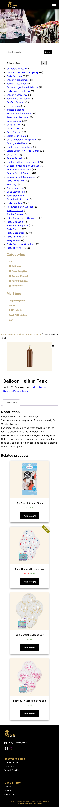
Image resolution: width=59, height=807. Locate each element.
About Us (8, 787)
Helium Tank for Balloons (29, 334)
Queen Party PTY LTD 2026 (27, 801)
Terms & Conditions (12, 770)
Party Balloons (8, 334)
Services (8, 790)
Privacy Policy (10, 766)
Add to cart (30, 515)
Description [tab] (11, 402)
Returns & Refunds (12, 763)
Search (48, 52)
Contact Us (9, 794)
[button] (53, 346)
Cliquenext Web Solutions (33, 803)
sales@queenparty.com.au (18, 743)
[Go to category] (44, 63)
